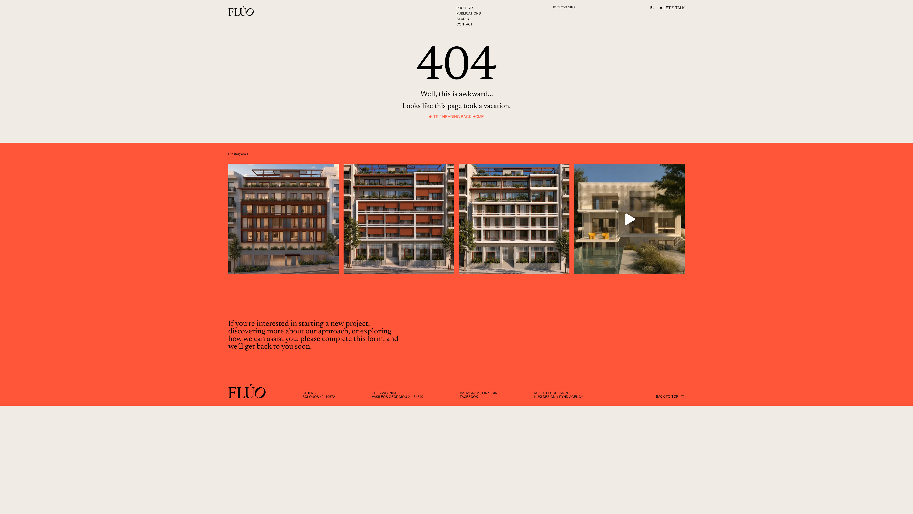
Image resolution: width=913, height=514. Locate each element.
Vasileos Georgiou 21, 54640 (397, 397)
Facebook (469, 397)
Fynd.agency (571, 397)
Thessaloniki (384, 393)
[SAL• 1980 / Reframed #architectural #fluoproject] (629, 219)
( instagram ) (238, 154)
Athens (309, 393)
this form (368, 339)
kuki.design (544, 397)
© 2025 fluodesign (551, 393)
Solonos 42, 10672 (318, 397)
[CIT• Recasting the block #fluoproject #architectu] (283, 219)
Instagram (469, 393)
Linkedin (489, 393)
